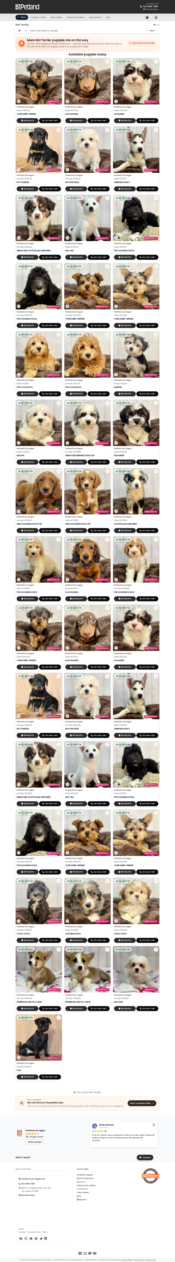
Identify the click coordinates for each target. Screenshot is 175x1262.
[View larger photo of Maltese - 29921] (156, 949)
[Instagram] (26, 1239)
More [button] (157, 24)
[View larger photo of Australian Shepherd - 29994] (156, 471)
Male (23, 110)
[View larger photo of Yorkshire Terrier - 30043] (58, 61)
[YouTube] (31, 1239)
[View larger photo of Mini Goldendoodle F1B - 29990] (58, 471)
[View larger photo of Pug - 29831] (58, 1017)
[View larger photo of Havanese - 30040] (156, 61)
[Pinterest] (36, 1239)
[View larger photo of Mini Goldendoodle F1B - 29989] (107, 471)
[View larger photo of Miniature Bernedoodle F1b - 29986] (107, 403)
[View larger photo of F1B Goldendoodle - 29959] (156, 539)
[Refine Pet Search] (19, 31)
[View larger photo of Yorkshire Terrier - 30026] (107, 266)
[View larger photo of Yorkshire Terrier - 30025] (156, 266)
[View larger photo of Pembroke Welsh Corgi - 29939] (107, 949)
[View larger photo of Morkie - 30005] (156, 334)
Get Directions (27, 1195)
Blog (108, 17)
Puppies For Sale (38, 17)
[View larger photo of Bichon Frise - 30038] (107, 130)
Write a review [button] (35, 1142)
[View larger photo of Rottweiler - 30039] (58, 130)
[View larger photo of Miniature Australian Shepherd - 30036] (58, 198)
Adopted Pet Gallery (76, 17)
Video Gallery (56, 17)
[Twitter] (41, 1239)
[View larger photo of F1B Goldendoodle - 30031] (156, 198)
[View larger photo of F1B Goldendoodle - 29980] (58, 539)
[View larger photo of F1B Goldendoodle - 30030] (58, 266)
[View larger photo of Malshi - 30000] (58, 403)
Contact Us (82, 1189)
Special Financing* (85, 1178)
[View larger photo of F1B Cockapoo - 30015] (58, 334)
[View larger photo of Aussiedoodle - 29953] (107, 881)
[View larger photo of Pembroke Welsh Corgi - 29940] (58, 949)
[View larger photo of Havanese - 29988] (156, 403)
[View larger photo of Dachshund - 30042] (107, 61)
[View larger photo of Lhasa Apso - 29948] (156, 881)
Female (24, 178)
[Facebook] (21, 1239)
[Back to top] (156, 1157)
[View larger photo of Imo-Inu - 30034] (107, 198)
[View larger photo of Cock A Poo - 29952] (58, 881)
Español (82, 1199)
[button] (26, 61)
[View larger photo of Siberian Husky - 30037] (156, 130)
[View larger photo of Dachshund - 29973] (107, 539)
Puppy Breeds (95, 17)
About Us (81, 1182)
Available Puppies (85, 1175)
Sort (152, 30)
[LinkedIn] (45, 1239)
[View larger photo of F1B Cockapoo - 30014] (107, 334)
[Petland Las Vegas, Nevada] (28, 6)
